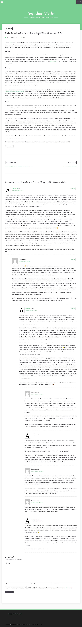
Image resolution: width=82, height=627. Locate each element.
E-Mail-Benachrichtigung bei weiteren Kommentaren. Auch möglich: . (49, 587)
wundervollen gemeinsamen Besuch (14, 91)
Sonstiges (9, 28)
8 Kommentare (27, 37)
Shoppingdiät (10, 146)
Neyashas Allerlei (41, 13)
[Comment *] (41, 580)
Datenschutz (18, 614)
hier (11, 42)
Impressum (11, 614)
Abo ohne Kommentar (66, 587)
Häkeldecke (53, 61)
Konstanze (15, 188)
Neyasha (18, 37)
